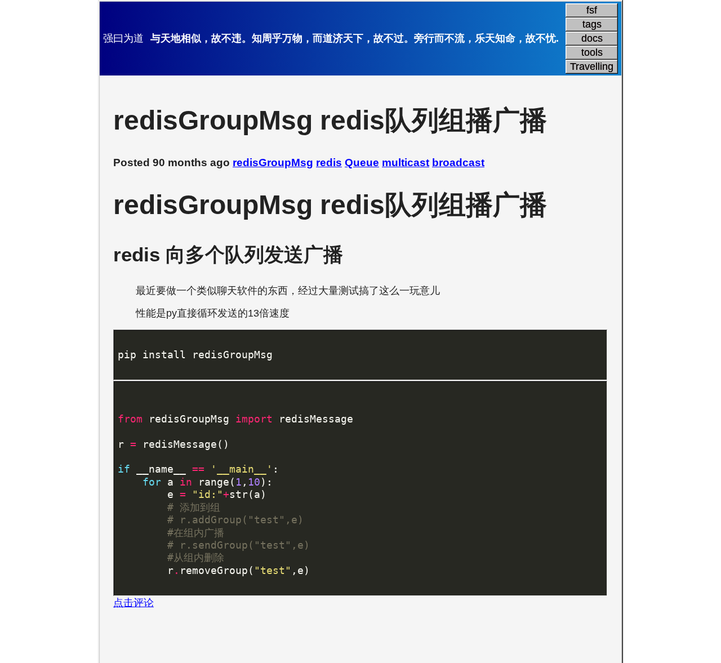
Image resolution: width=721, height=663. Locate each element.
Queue (362, 162)
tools (592, 52)
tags (592, 24)
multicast (405, 162)
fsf (591, 10)
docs (592, 38)
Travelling (591, 66)
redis (329, 162)
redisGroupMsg (273, 162)
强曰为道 (123, 38)
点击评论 (133, 602)
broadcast (458, 162)
